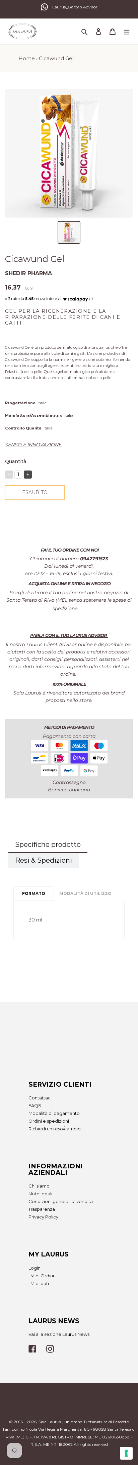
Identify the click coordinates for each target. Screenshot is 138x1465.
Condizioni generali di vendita (60, 1201)
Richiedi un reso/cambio (54, 1128)
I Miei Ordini (41, 1275)
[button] (75, 297)
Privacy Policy (43, 1216)
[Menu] (127, 31)
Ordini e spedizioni (48, 1121)
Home (26, 58)
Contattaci (40, 1097)
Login (34, 1268)
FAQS (34, 1105)
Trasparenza (41, 1209)
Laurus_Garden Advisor (74, 6)
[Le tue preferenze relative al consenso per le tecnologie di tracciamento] (126, 1453)
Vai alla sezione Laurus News (58, 1334)
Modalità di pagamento (54, 1113)
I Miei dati (38, 1283)
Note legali (40, 1193)
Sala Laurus (50, 1421)
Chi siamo (39, 1186)
